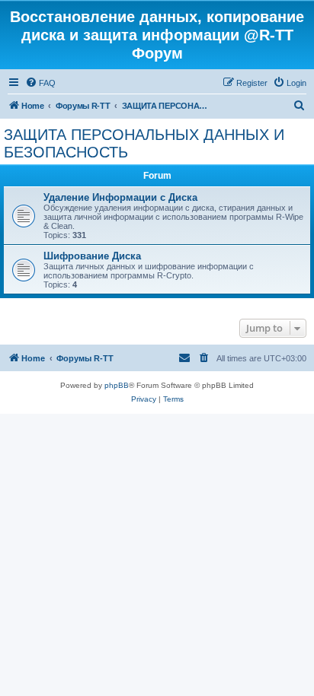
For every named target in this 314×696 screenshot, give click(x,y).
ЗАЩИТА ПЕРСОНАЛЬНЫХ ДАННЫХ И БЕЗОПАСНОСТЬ (144, 143)
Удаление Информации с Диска (120, 197)
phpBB (116, 385)
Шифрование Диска (92, 256)
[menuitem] (40, 83)
